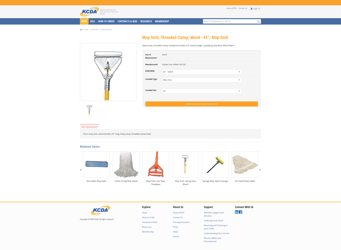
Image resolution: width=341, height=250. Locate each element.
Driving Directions (181, 222)
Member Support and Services (214, 214)
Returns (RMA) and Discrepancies (212, 240)
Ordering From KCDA (213, 220)
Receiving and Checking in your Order (216, 227)
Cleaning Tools (106, 29)
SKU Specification (89, 126)
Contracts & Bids (127, 21)
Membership (162, 21)
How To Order (106, 21)
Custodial (94, 29)
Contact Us (242, 8)
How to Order (148, 217)
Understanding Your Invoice (216, 233)
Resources (146, 21)
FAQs (175, 227)
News (175, 231)
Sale (92, 21)
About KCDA (231, 8)
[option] (108, 72)
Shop (84, 21)
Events (176, 236)
